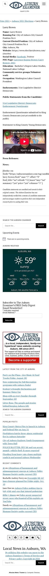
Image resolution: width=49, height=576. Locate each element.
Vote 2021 (5, 21)
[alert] (24, 239)
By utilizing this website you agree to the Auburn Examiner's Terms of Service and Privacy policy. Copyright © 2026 (24, 555)
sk (4, 468)
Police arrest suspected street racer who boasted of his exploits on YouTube (23, 498)
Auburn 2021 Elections (22, 21)
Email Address (9, 312)
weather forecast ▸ (24, 290)
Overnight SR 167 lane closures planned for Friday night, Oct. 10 (23, 481)
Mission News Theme (16, 572)
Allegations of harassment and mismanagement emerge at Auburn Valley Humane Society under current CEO (23, 471)
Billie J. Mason (9, 495)
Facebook (22, 56)
